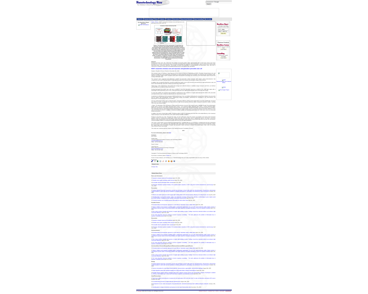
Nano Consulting (198, 19)
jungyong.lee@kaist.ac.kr (157, 148)
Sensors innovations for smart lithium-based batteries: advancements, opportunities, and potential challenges (178, 268)
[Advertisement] (224, 129)
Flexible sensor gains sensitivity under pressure (164, 180)
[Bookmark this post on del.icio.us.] (152, 161)
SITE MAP (222, 291)
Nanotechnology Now (153, 3)
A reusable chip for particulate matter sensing (162, 182)
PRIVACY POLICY (203, 291)
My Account (208, 19)
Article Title (155, 166)
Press (156, 22)
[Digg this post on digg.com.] (155, 161)
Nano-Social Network (186, 19)
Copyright (139, 291)
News (156, 19)
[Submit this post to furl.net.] (172, 161)
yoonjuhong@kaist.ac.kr (157, 140)
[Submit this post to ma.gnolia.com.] (169, 161)
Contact (168, 155)
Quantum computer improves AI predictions (163, 178)
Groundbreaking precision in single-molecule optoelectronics (167, 281)
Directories (176, 19)
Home (152, 22)
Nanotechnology (148, 19)
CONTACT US (211, 291)
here (170, 132)
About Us (140, 19)
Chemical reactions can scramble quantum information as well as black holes (170, 200)
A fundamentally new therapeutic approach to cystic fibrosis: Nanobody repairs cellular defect (174, 204)
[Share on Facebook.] (175, 161)
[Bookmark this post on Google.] (161, 161)
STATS (217, 291)
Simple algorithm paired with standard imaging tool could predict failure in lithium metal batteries (174, 270)
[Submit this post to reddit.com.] (166, 161)
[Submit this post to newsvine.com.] (158, 161)
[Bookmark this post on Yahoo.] (163, 161)
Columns (162, 19)
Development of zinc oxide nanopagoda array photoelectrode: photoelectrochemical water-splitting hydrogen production (181, 283)
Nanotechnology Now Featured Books (224, 82)
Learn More (223, 49)
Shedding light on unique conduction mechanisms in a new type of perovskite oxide (172, 287)
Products (168, 19)
